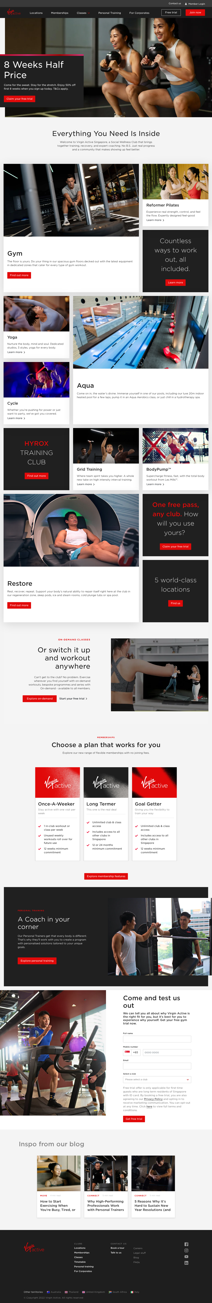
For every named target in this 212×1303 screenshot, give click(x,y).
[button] (83, 13)
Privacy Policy (153, 1099)
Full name (128, 1033)
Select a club (129, 1074)
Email (126, 1060)
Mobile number (130, 1047)
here (149, 1106)
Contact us (175, 3)
